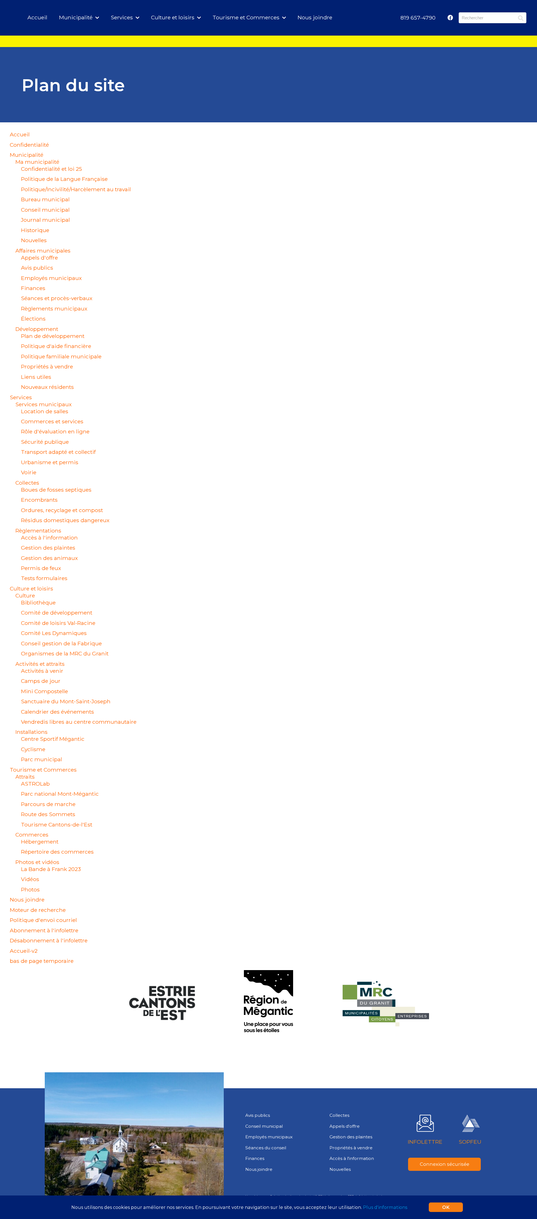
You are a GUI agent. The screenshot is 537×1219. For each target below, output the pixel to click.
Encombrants (39, 499)
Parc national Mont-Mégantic (60, 793)
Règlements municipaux (54, 308)
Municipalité (26, 154)
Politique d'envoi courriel (43, 920)
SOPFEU (470, 1141)
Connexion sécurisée (444, 1164)
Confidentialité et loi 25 (51, 168)
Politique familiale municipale (61, 356)
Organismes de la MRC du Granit (65, 653)
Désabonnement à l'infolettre (49, 940)
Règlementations (38, 530)
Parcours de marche (48, 804)
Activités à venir (42, 670)
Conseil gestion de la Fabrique (61, 643)
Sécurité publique (45, 441)
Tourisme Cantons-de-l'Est (56, 824)
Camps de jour (40, 681)
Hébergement (39, 841)
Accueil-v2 (23, 950)
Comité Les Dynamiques (54, 633)
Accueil (37, 17)
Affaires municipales (42, 250)
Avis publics (37, 267)
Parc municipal (41, 759)
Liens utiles (36, 376)
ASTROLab (35, 783)
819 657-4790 (418, 17)
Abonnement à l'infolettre (44, 930)
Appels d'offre (39, 257)
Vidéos (30, 879)
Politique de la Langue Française (64, 179)
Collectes (27, 482)
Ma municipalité (37, 161)
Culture (25, 595)
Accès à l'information (49, 537)
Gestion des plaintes (48, 547)
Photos (30, 889)
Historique (35, 230)
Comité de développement (56, 612)
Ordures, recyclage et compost (62, 510)
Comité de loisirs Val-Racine (58, 623)
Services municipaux (43, 404)
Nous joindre (315, 17)
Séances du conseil (265, 1147)
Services (21, 397)
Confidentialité (29, 144)
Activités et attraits (40, 663)
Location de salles (44, 411)
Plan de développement (52, 336)
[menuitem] (418, 17)
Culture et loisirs (31, 588)
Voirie (28, 472)
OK (445, 1207)
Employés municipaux (51, 278)
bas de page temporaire (42, 961)
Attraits (25, 776)
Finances (33, 288)
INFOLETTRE (425, 1141)
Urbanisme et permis (49, 462)
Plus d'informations (385, 1207)
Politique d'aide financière (56, 346)
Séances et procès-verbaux (56, 298)
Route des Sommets (48, 814)
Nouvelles (34, 240)
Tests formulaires (44, 578)
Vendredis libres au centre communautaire (78, 721)
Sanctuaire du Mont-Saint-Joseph (65, 701)
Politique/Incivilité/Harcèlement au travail (76, 189)
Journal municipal (45, 219)
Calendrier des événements (57, 711)
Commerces (31, 834)
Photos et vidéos (37, 862)
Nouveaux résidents (47, 387)
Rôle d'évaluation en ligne (55, 431)
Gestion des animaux (49, 558)
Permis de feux (41, 568)
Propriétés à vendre (47, 366)
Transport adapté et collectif (58, 452)
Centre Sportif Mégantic (52, 738)
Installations (31, 731)
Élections (33, 318)
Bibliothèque (38, 602)
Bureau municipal (45, 199)
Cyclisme (33, 749)
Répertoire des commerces (57, 851)
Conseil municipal (45, 209)
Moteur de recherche (38, 910)
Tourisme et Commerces (43, 769)
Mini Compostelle (44, 691)
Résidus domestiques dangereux (65, 520)
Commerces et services (52, 421)
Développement (36, 329)
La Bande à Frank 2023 (51, 869)
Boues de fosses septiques (56, 489)
